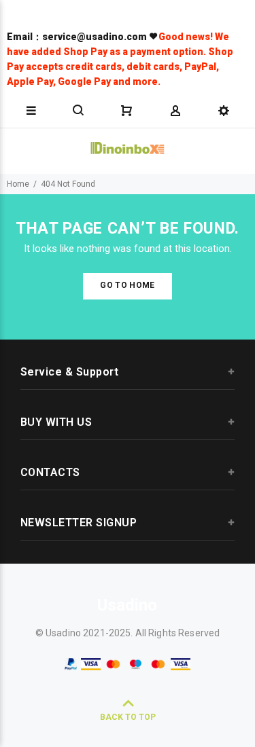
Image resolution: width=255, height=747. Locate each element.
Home (18, 184)
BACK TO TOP (128, 717)
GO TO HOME (127, 285)
